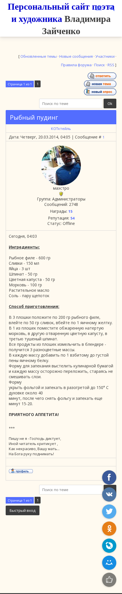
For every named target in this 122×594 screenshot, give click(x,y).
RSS (111, 64)
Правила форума (76, 64)
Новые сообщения (76, 56)
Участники (105, 56)
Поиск (99, 64)
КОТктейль (61, 128)
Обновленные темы (38, 56)
